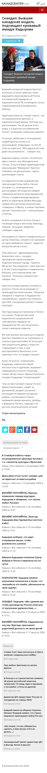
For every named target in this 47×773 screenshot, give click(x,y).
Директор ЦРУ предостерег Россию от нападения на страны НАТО (23, 700)
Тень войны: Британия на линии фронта (20, 668)
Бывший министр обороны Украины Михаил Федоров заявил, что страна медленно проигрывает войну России (23, 715)
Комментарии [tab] (13, 447)
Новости (8, 645)
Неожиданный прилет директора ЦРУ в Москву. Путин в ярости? (23, 745)
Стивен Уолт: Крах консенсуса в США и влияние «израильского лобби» (23, 655)
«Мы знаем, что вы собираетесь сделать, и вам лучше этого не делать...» (20, 731)
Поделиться (12, 41)
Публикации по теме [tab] (15, 442)
